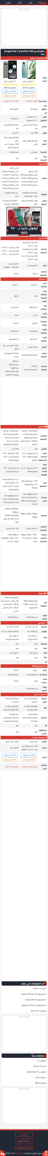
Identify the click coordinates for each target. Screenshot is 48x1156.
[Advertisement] (24, 27)
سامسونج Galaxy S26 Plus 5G (33, 1005)
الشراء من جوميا (29, 95)
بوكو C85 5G (40, 1083)
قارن (30, 2)
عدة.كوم (19, 1153)
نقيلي (8, 2)
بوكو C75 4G (40, 1077)
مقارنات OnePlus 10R (30, 766)
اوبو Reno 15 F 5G (38, 1011)
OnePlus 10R (31, 101)
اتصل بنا (24, 1134)
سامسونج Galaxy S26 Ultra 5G (33, 994)
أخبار (20, 2)
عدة (43, 2)
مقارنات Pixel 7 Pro (12, 766)
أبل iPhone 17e (39, 988)
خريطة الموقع (24, 1141)
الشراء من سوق (28, 91)
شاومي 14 (41, 1060)
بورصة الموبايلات (24, 1147)
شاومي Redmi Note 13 (36, 1072)
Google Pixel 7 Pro (10, 101)
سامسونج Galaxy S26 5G (35, 999)
